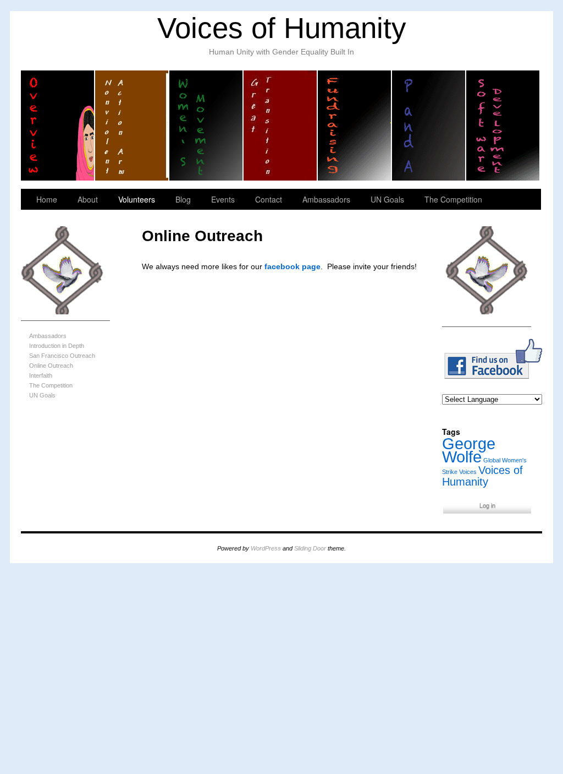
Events (223, 199)
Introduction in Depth (56, 345)
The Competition (453, 199)
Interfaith (40, 375)
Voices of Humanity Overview (58, 125)
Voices (468, 471)
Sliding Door (310, 548)
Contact (268, 199)
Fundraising (355, 125)
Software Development (502, 125)
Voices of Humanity (281, 28)
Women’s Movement (206, 125)
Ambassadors (326, 199)
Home (46, 199)
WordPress (266, 548)
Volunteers (136, 199)
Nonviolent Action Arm (132, 125)
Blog (183, 199)
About (88, 199)
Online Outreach (51, 365)
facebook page (292, 266)
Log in (487, 505)
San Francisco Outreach (62, 355)
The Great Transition (281, 125)
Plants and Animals (429, 125)
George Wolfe (468, 450)
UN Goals (387, 199)
